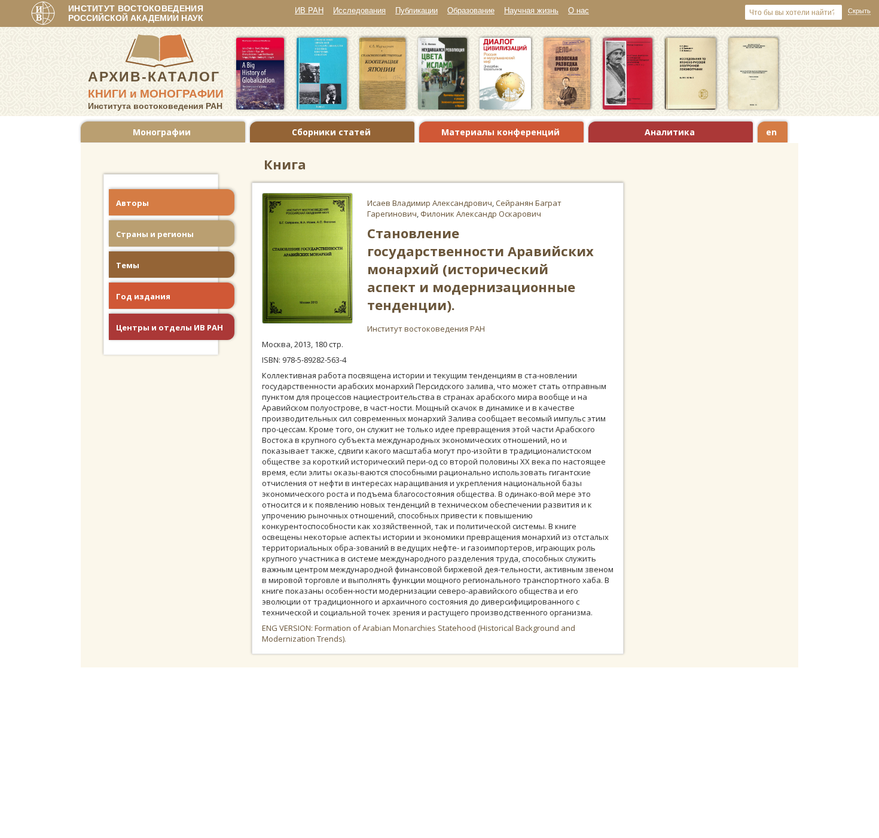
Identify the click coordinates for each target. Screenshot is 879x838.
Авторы (132, 203)
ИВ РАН (309, 10)
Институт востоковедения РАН (426, 328)
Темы (127, 265)
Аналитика (670, 132)
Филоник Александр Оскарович (480, 213)
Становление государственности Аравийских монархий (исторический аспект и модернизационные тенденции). (480, 269)
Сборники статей (331, 132)
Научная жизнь (531, 10)
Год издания (143, 296)
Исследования (359, 10)
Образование (471, 10)
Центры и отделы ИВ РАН (169, 327)
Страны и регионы (155, 234)
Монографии (162, 132)
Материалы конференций (500, 132)
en (771, 132)
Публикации (416, 10)
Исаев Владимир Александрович (429, 203)
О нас (578, 10)
